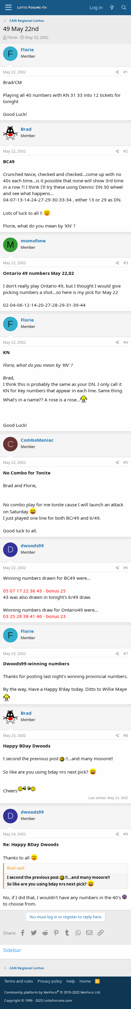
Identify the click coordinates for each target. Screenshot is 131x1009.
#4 (125, 342)
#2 (125, 151)
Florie (12, 37)
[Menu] (8, 7)
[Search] (124, 7)
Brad (26, 129)
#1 (125, 72)
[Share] (117, 72)
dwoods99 (32, 545)
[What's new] (112, 7)
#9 (125, 834)
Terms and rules (18, 981)
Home (85, 981)
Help (70, 981)
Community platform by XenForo (52, 992)
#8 (125, 735)
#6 (125, 567)
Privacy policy (49, 981)
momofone (33, 241)
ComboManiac (37, 440)
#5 (125, 462)
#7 (125, 653)
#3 (125, 262)
